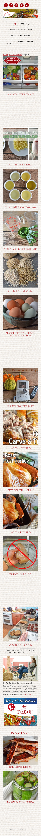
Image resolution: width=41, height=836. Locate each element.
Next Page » (19, 652)
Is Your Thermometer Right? (20, 406)
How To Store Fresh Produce (20, 94)
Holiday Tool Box (15, 55)
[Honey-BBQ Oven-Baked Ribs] (20, 750)
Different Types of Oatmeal (20, 291)
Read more (27, 694)
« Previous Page (11, 650)
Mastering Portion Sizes (20, 164)
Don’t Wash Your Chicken (20, 574)
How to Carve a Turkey (20, 448)
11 (10, 652)
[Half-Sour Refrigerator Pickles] (20, 785)
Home (5, 55)
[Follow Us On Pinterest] (20, 727)
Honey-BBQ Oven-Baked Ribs (20, 767)
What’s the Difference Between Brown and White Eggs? (20, 334)
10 (5, 652)
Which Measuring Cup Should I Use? (20, 249)
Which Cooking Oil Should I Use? (20, 207)
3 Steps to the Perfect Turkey (20, 490)
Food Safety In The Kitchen (20, 645)
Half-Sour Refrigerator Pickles (21, 802)
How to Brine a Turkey (20, 532)
